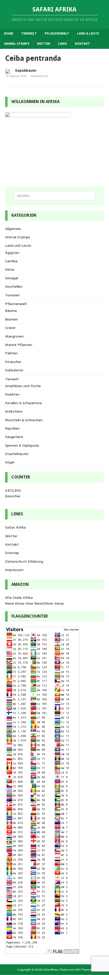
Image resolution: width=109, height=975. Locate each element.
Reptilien (12, 428)
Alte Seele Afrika (19, 597)
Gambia (11, 261)
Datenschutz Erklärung (24, 561)
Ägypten (12, 252)
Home (8, 33)
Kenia (9, 269)
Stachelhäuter (17, 454)
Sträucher (13, 362)
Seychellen (13, 286)
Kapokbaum (25, 70)
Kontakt (82, 43)
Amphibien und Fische (23, 386)
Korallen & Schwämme (23, 403)
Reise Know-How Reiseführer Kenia (34, 603)
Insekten (12, 394)
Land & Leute (88, 33)
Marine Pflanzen (18, 344)
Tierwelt (29, 33)
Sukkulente (14, 370)
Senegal (11, 278)
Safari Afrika (15, 527)
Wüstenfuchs (39, 76)
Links (62, 43)
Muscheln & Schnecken (24, 420)
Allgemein (13, 228)
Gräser (10, 327)
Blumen (11, 319)
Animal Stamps (16, 43)
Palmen (11, 353)
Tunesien (12, 295)
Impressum (14, 570)
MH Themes (84, 969)
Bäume (11, 310)
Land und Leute (18, 245)
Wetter (43, 43)
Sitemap (12, 553)
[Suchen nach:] (54, 196)
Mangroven (14, 336)
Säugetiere (14, 437)
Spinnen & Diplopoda (22, 445)
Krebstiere (13, 411)
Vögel (9, 462)
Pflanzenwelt (57, 33)
